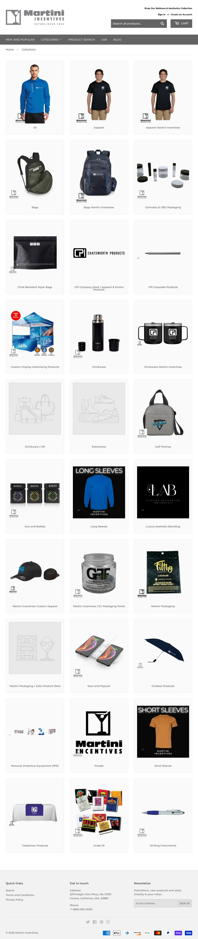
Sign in (162, 14)
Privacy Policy (14, 899)
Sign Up (185, 903)
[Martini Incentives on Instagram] (108, 922)
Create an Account (181, 14)
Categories (50, 39)
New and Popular (20, 39)
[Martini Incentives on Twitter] (88, 922)
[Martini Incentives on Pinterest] (101, 922)
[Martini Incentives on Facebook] (95, 922)
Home (10, 49)
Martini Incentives (26, 932)
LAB (104, 39)
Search (10, 890)
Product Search (81, 39)
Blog (118, 39)
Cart (184, 23)
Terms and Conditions (20, 895)
